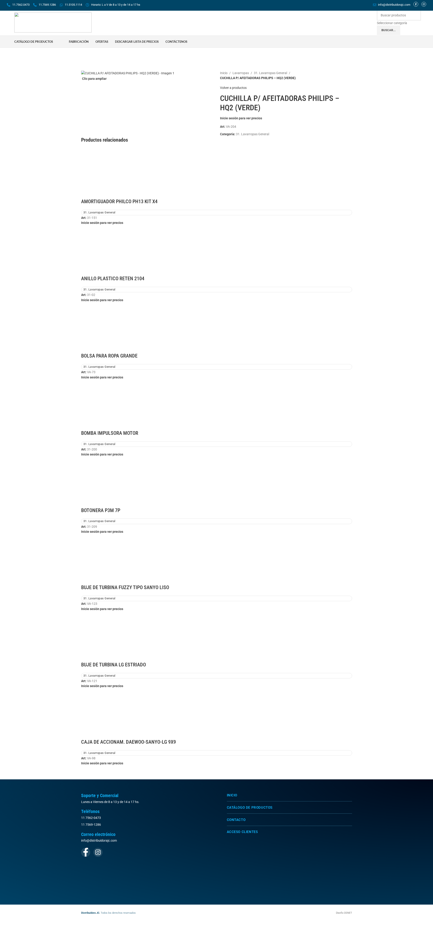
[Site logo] (53, 22)
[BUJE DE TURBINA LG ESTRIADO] (216, 636)
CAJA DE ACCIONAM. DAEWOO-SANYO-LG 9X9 (128, 742)
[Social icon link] (85, 852)
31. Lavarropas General (270, 73)
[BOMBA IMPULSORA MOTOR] (216, 404)
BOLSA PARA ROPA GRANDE (109, 356)
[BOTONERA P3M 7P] (216, 481)
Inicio (224, 73)
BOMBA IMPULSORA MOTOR (109, 433)
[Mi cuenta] (417, 41)
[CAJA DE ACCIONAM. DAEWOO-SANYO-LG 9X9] (216, 713)
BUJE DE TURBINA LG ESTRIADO (113, 665)
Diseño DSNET (344, 912)
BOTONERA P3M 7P (100, 510)
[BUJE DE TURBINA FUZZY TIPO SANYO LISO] (216, 559)
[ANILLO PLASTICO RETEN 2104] (216, 250)
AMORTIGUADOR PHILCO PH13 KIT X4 (119, 201)
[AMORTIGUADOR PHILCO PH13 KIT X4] (216, 173)
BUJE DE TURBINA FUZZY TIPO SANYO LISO (125, 587)
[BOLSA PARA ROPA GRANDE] (216, 327)
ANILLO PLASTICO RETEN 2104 (112, 278)
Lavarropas (241, 73)
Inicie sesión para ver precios (241, 118)
